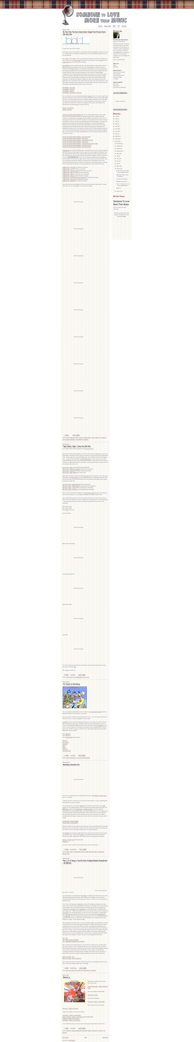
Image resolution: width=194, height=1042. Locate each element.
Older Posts (105, 1037)
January (118, 191)
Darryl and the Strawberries (119, 87)
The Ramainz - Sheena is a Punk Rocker (71, 1020)
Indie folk (81, 437)
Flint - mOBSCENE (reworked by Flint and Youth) (73, 941)
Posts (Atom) (72, 1040)
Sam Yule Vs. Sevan (89, 493)
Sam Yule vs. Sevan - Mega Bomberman (71, 484)
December (119, 143)
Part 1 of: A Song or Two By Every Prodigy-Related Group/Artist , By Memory (85, 861)
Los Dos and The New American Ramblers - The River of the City (77, 145)
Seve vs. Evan (86, 677)
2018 (116, 116)
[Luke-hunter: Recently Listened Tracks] (120, 93)
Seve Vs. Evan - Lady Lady (68, 471)
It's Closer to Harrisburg (71, 684)
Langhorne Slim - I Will (68, 174)
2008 (116, 139)
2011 (116, 131)
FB (119, 26)
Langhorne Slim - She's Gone (69, 179)
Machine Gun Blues (88, 809)
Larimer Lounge (76, 60)
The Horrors (100, 1030)
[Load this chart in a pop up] (126, 109)
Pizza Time (115, 84)
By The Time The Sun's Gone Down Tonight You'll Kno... (122, 171)
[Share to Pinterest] (79, 435)
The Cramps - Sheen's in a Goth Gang (96, 1001)
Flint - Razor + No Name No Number (71, 940)
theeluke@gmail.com (118, 52)
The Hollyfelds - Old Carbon (68, 89)
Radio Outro (65, 749)
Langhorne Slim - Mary (68, 172)
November (119, 146)
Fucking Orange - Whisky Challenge (70, 821)
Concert (68, 437)
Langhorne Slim (66, 62)
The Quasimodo (69, 737)
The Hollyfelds (66, 65)
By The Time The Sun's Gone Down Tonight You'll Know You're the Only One (84, 33)
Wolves (64, 747)
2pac (75, 667)
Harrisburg (65, 744)
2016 (116, 119)
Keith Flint (80, 904)
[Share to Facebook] (77, 435)
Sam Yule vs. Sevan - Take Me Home (71, 486)
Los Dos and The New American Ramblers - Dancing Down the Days (78, 140)
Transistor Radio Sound (85, 459)
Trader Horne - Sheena (93, 995)
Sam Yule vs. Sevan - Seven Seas (70, 489)
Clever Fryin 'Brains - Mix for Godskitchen (72, 958)
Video (68, 853)
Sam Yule (86, 476)
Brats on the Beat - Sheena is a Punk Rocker (73, 1017)
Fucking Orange (78, 809)
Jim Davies (72, 909)
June (118, 158)
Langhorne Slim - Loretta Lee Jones (71, 170)
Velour (67, 510)
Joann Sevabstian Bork (76, 1030)
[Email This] (73, 435)
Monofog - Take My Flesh (68, 840)
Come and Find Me (67, 751)
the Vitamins (85, 439)
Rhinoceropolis (79, 677)
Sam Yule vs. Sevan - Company (69, 487)
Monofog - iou (66, 841)
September (119, 151)
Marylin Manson (101, 914)
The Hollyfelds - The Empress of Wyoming (72, 92)
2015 (116, 121)
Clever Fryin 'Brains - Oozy (68, 957)
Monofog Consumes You (71, 764)
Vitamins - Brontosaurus (68, 108)
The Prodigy (83, 895)
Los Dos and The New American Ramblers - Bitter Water (75, 138)
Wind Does (115, 67)
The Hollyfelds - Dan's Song (69, 87)
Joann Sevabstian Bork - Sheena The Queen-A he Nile (98, 987)
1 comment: (73, 674)
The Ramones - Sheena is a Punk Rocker (72, 1015)
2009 (116, 136)
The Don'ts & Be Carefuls (119, 72)
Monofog (82, 806)
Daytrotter (72, 437)
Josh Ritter (65, 722)
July (118, 156)
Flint (92, 907)
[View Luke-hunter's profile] (122, 109)
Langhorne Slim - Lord (67, 169)
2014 (116, 124)
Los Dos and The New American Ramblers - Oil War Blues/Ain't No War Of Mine (80, 143)
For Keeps (115, 79)
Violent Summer (116, 74)
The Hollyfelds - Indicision (68, 91)
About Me (107, 26)
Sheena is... (67, 977)
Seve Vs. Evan (89, 448)
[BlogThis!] (74, 435)
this (67, 670)
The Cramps (94, 1030)
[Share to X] (76, 435)
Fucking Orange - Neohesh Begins (70, 823)
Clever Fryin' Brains (70, 970)
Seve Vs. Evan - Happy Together (70, 472)
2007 (116, 141)
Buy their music (103, 795)
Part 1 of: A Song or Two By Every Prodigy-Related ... (122, 184)
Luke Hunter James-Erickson (121, 40)
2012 (116, 129)
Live (99, 437)
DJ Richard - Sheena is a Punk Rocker (71, 1018)
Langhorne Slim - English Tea (69, 176)
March (118, 166)
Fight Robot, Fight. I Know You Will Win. (77, 446)
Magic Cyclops (66, 809)
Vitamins (90, 96)
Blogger (124, 216)
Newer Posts (66, 1037)
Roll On (64, 746)
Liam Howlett (66, 912)
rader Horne (84, 1030)
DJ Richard (68, 1030)
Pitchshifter (82, 909)
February (119, 168)
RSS (114, 26)
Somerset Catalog (117, 77)
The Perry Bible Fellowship (95, 712)
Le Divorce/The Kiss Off (118, 75)
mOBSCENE (67, 916)
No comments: (73, 849)
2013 (116, 126)
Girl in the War (66, 742)
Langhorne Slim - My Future (69, 167)
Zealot (114, 65)
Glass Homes (116, 85)
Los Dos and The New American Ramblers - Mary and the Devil (76, 137)
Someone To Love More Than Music (121, 203)
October (118, 148)
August (118, 153)
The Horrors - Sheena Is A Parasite (70, 1008)
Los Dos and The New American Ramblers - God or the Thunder (77, 147)
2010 (116, 134)
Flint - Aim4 (65, 938)
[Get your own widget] (116, 109)
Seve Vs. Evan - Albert (67, 467)
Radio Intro (65, 740)
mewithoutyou (96, 795)
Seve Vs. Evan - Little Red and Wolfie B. (71, 469)
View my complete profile (119, 59)
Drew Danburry (75, 477)
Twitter (124, 26)
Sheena (89, 1030)
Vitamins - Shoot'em (67, 109)
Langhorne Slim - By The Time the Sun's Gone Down (74, 177)
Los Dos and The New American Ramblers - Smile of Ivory (75, 142)
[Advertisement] (122, 229)
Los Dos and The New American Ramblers (72, 114)
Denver (76, 437)
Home (100, 26)
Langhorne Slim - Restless (69, 181)
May (118, 161)
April (118, 163)
